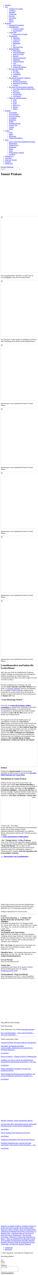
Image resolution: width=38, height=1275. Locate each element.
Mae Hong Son (18, 47)
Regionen (8, 23)
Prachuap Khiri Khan (20, 81)
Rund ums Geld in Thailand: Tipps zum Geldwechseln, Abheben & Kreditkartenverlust (18, 1230)
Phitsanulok (16, 43)
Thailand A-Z (9, 156)
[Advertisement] (19, 197)
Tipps (6, 140)
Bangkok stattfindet (13, 688)
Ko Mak (15, 71)
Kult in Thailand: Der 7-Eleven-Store (19, 1235)
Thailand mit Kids (14, 123)
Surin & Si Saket (18, 54)
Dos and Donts (14, 114)
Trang (15, 101)
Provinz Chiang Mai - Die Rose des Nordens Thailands (18, 1243)
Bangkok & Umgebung (16, 25)
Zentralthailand (14, 27)
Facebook (8, 162)
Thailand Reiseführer (15, 138)
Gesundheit (12, 118)
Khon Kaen (16, 50)
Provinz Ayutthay (18, 29)
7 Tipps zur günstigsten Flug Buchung (17, 1239)
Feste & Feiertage (14, 116)
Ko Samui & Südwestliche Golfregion (21, 87)
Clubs (11, 151)
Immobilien (12, 120)
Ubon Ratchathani (19, 52)
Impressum (8, 1249)
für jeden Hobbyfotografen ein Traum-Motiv (18, 774)
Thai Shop (8, 158)
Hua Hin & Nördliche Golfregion (19, 78)
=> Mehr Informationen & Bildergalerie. (15, 836)
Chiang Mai (13, 14)
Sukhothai (16, 38)
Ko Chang (16, 72)
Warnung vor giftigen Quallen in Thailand (14, 1226)
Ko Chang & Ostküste (16, 69)
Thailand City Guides (16, 9)
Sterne (3, 1262)
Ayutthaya (12, 10)
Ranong (15, 107)
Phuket (11, 20)
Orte (6, 7)
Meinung (4, 1265)
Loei (14, 63)
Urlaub (7, 131)
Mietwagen (12, 136)
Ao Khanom (17, 96)
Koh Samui (12, 18)
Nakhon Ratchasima (19, 58)
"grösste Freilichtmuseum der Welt (14, 970)
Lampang (16, 41)
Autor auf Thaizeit (11, 160)
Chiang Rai (16, 40)
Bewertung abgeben (27, 1029)
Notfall (11, 122)
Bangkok (12, 12)
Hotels (11, 134)
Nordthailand (13, 36)
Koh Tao (16, 91)
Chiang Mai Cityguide (20, 34)
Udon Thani (17, 65)
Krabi (15, 103)
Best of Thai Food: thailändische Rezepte (22, 142)
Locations (12, 154)
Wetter (11, 129)
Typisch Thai (13, 125)
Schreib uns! (9, 163)
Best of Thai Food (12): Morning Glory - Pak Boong (18, 1232)
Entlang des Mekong (19, 67)
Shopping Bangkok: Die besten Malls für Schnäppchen (18, 1241)
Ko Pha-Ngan (17, 94)
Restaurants (12, 147)
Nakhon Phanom (18, 61)
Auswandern (13, 112)
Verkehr (11, 127)
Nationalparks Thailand (16, 152)
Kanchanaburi (17, 30)
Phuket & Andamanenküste (17, 98)
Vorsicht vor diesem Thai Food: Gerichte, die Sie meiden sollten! (18, 1227)
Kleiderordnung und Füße (19, 1240)
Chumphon (16, 80)
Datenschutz (9, 1247)
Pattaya (11, 21)
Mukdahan (16, 60)
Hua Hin (11, 16)
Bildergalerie (13, 143)
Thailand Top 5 (14, 145)
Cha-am (15, 85)
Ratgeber (8, 111)
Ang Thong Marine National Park (24, 89)
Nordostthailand (14, 49)
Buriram (15, 56)
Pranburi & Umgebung (20, 83)
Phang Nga (16, 105)
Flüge (11, 132)
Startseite (8, 5)
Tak (14, 45)
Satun (15, 100)
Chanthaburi (17, 74)
